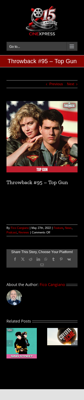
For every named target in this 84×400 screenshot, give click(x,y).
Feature (58, 228)
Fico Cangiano (20, 228)
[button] (9, 343)
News (68, 228)
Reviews (24, 232)
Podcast (11, 232)
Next (70, 84)
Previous (56, 84)
